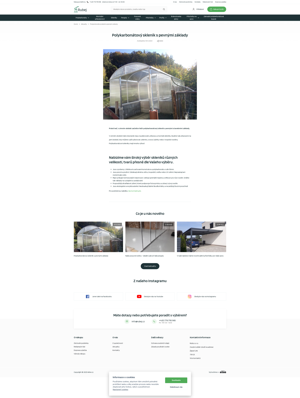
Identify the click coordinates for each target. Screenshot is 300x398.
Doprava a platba (220, 2)
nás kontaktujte (134, 191)
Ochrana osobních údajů (160, 343)
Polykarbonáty (81, 18)
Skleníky (114, 18)
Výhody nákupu (79, 354)
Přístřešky (150, 18)
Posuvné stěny (137, 17)
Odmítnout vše (176, 387)
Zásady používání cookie (160, 347)
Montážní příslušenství (100, 17)
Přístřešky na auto (192, 17)
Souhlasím (176, 380)
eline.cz (91, 372)
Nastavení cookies (120, 389)
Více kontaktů (195, 358)
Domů (76, 24)
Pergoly (124, 18)
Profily (161, 18)
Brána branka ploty (176, 17)
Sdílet (161, 41)
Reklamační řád (208, 2)
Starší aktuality (150, 266)
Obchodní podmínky (185, 2)
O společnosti (117, 343)
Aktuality (84, 24)
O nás (175, 2)
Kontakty (197, 2)
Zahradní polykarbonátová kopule (214, 17)
